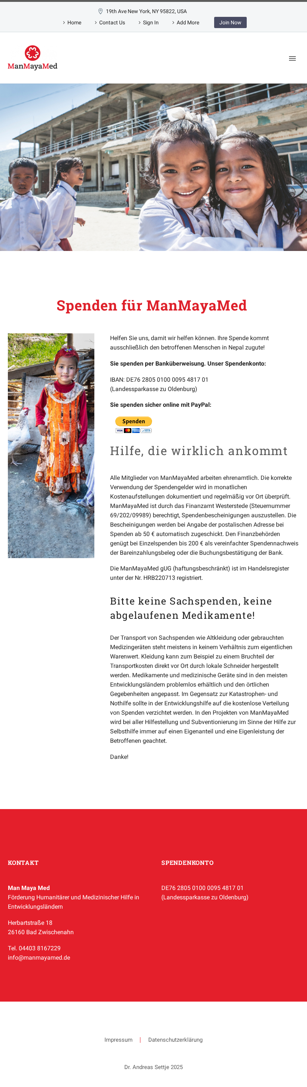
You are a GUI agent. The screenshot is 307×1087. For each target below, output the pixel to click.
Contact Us (112, 22)
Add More (188, 22)
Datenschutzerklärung (175, 1040)
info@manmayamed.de (39, 957)
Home (74, 22)
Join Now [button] (230, 22)
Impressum (118, 1040)
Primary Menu (292, 58)
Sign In (151, 22)
